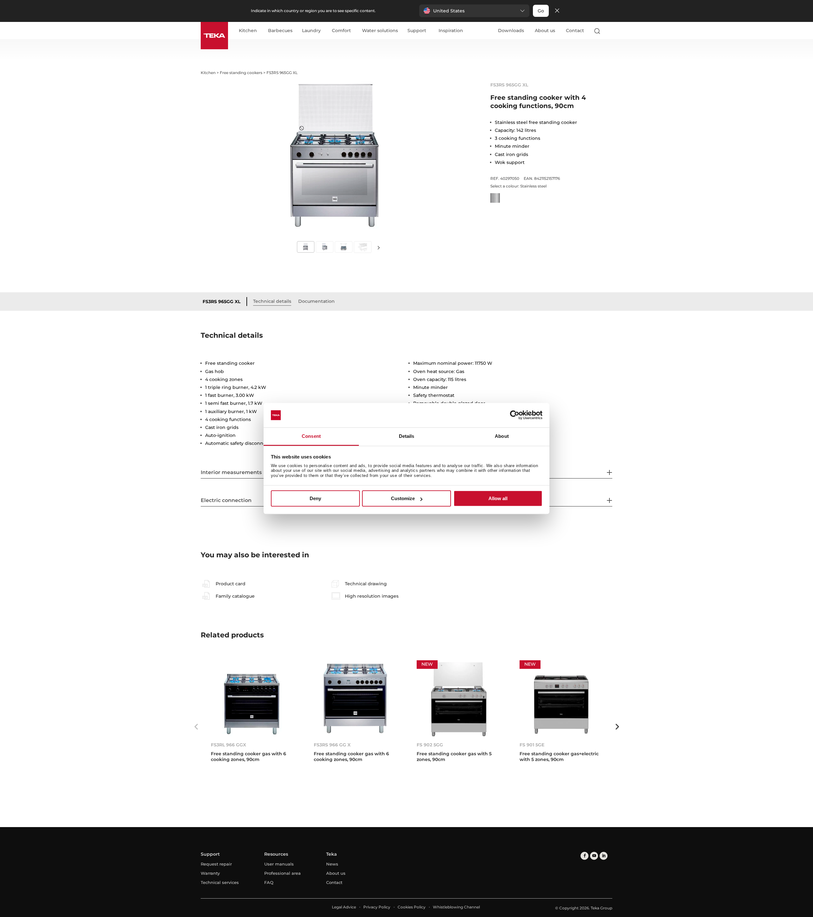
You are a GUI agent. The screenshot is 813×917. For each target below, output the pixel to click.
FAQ (268, 882)
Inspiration (451, 30)
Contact (575, 30)
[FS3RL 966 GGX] (252, 698)
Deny (315, 498)
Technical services (220, 882)
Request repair (216, 863)
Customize (403, 498)
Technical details (272, 301)
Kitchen (248, 30)
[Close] (557, 11)
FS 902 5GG (430, 745)
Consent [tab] (311, 436)
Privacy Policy (376, 907)
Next (378, 247)
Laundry (311, 30)
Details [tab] (406, 436)
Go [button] (541, 11)
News (332, 863)
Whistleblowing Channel (456, 907)
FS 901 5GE (532, 745)
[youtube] (594, 856)
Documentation (316, 301)
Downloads (511, 30)
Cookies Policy (412, 907)
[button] (474, 10)
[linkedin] (604, 856)
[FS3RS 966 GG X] (355, 698)
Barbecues (280, 30)
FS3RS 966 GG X (332, 745)
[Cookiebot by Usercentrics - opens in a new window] (514, 415)
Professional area (282, 873)
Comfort (341, 30)
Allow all (497, 498)
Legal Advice (344, 907)
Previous (196, 726)
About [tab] (502, 436)
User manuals (279, 863)
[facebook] (584, 856)
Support (416, 30)
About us (545, 30)
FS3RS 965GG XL (221, 301)
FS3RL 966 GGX (228, 745)
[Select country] (609, 31)
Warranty (210, 873)
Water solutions (380, 30)
